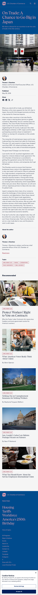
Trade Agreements (8, 265)
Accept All (19, 591)
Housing (8, 507)
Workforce (9, 515)
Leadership (5, 546)
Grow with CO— (7, 562)
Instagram (5, 557)
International (24, 262)
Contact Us (5, 549)
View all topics (6, 530)
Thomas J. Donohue (8, 82)
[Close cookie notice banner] (36, 573)
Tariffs (6, 511)
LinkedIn (5, 551)
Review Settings (19, 586)
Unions (16, 262)
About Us (5, 543)
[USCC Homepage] (19, 495)
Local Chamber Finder (9, 565)
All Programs (6, 535)
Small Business (19, 265)
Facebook (5, 554)
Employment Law (7, 262)
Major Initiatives (7, 538)
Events (4, 541)
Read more (5, 253)
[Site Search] (31, 3)
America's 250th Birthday (13, 521)
